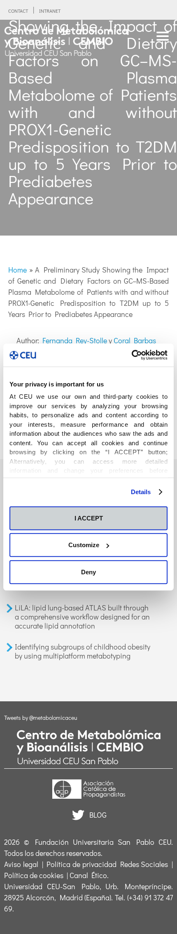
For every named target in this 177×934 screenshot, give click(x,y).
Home (17, 270)
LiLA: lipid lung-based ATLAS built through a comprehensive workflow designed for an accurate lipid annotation (82, 616)
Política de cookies (33, 875)
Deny (88, 571)
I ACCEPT (89, 517)
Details (141, 491)
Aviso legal (21, 864)
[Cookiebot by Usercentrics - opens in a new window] (131, 355)
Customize (83, 544)
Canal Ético (88, 875)
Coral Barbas (135, 340)
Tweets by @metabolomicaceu (40, 717)
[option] (88, 128)
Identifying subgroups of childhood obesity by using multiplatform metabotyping (82, 651)
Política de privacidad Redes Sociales (107, 864)
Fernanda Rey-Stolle (74, 340)
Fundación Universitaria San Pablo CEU (103, 842)
